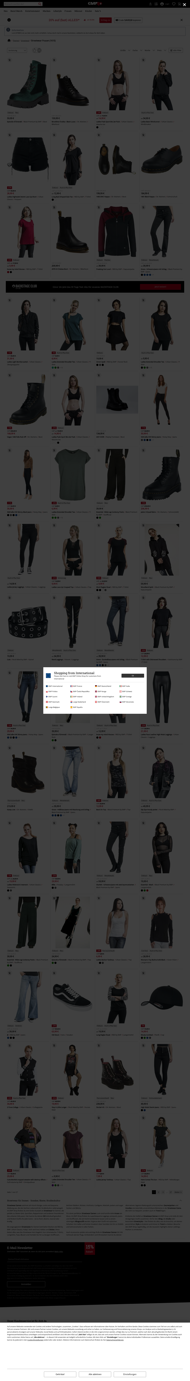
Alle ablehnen (95, 1374)
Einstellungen (129, 1374)
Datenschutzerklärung (114, 1340)
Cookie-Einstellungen (35, 1340)
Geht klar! (60, 1374)
